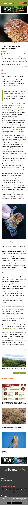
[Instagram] (10, 489)
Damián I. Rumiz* (5, 72)
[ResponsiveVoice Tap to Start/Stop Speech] (2, 53)
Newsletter (3, 482)
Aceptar (9, 503)
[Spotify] (14, 492)
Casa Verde (3, 51)
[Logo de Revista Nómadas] (9, 3)
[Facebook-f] (3, 489)
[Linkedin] (21, 489)
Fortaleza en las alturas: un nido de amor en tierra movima (13, 450)
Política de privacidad (17, 503)
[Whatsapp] (7, 489)
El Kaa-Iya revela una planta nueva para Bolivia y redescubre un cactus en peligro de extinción (13, 426)
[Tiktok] (25, 489)
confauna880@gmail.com (12, 328)
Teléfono (4, 495)
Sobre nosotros (4, 476)
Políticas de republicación (6, 480)
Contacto (3, 478)
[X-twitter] (17, 489)
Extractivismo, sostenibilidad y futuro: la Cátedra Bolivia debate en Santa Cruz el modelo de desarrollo (14, 402)
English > (25, 2)
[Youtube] (14, 489)
